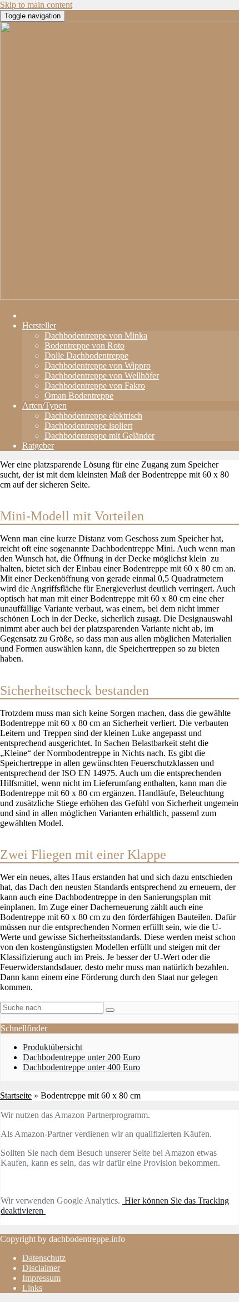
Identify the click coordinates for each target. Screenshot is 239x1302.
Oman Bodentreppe (78, 395)
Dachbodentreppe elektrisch (93, 415)
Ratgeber (38, 445)
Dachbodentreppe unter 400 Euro (81, 1067)
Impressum (41, 1278)
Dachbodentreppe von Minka (95, 335)
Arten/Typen (44, 405)
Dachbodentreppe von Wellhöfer (101, 375)
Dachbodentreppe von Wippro (97, 365)
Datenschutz (44, 1258)
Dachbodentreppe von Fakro (94, 385)
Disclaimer (41, 1268)
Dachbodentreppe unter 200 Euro (81, 1057)
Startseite (16, 1095)
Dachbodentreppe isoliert (88, 425)
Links (32, 1288)
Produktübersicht (52, 1047)
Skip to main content (36, 4)
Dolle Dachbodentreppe (86, 355)
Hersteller (39, 325)
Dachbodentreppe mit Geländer (99, 435)
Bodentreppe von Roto (84, 345)
